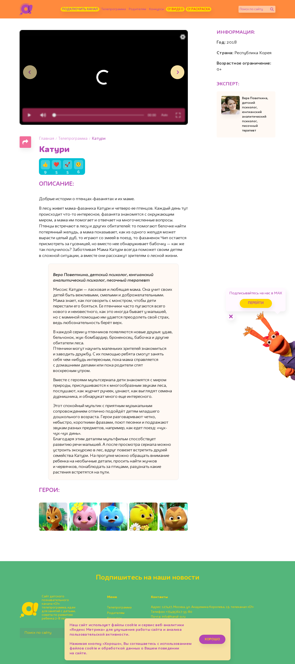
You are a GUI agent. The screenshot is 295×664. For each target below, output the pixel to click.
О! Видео (175, 9)
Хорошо (212, 639)
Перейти (256, 303)
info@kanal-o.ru (174, 616)
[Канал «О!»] (26, 9)
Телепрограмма (113, 9)
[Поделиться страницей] (25, 142)
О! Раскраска (198, 9)
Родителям (137, 9)
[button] (177, 72)
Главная (46, 138)
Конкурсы (156, 9)
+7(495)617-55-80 (179, 611)
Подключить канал (80, 9)
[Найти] (271, 9)
